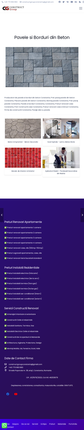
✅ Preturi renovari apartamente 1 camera (22, 227)
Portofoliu (73, 424)
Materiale (62, 424)
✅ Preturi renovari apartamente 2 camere (22, 232)
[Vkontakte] (67, 2)
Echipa (43, 424)
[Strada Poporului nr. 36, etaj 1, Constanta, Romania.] (6, 370)
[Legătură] (13, 8)
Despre (15, 424)
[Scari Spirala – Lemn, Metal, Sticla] (61, 132)
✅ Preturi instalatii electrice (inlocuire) (21, 273)
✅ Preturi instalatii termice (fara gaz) (20, 283)
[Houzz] (80, 2)
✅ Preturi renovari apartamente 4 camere (23, 243)
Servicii (35, 424)
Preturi (52, 424)
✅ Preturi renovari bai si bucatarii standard (23, 258)
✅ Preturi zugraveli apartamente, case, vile (23, 253)
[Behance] (76, 2)
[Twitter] (64, 2)
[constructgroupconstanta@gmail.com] (6, 364)
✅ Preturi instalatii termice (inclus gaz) (21, 288)
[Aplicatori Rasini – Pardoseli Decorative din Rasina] (61, 162)
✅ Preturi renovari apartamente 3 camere (22, 237)
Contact (10, 427)
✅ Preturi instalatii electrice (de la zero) (21, 278)
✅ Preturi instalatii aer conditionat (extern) (23, 298)
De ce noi (25, 424)
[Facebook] (60, 2)
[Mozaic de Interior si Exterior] (22, 161)
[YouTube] (72, 2)
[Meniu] (81, 8)
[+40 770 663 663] (6, 367)
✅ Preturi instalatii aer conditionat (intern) (22, 293)
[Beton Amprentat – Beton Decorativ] (22, 132)
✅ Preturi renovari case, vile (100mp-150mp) (23, 248)
